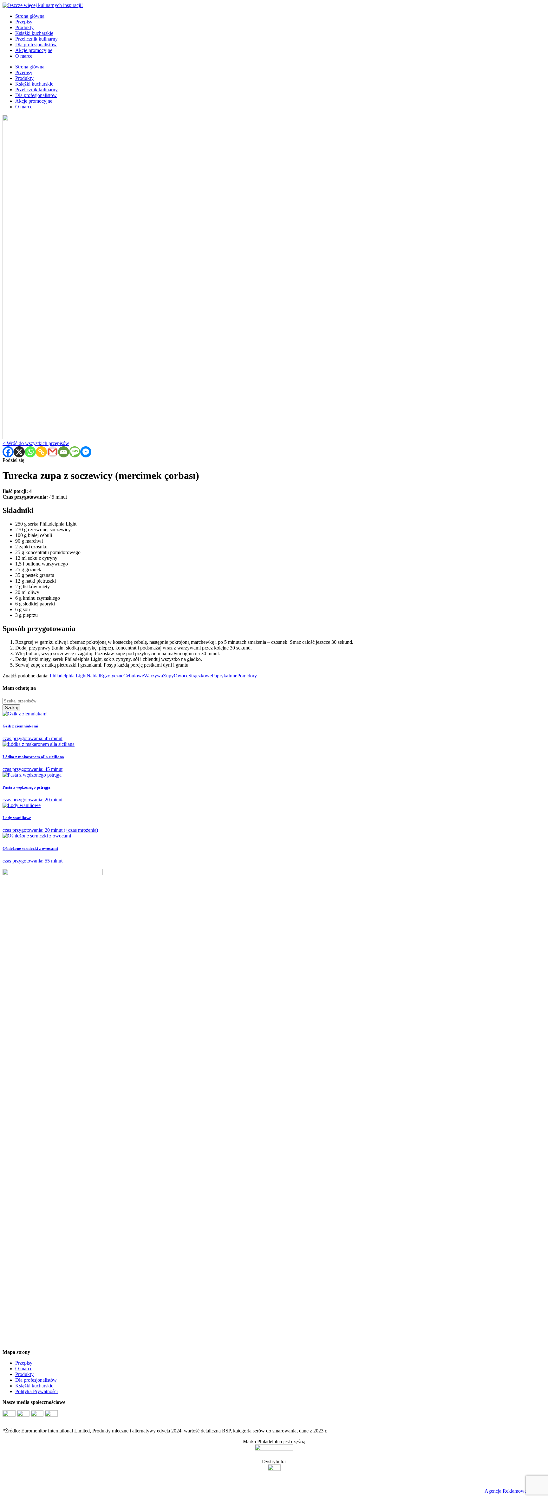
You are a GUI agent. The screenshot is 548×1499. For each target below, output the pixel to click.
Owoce (181, 675)
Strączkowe (200, 675)
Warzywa (153, 675)
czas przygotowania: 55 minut (32, 854)
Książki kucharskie (34, 33)
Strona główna (29, 16)
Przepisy (23, 21)
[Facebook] (8, 451)
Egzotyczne (111, 675)
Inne (232, 675)
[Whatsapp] (30, 451)
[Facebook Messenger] (85, 451)
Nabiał (93, 675)
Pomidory (247, 675)
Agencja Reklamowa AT (509, 1491)
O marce (23, 56)
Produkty (24, 27)
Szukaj (11, 707)
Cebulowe (133, 675)
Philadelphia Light (68, 675)
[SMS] (74, 451)
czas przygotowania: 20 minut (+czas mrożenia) (50, 824)
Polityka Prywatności (36, 1391)
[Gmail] (52, 451)
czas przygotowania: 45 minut (32, 732)
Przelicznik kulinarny (36, 39)
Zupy (168, 675)
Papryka (220, 675)
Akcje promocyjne (33, 50)
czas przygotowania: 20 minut (32, 793)
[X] (19, 451)
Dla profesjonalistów (36, 44)
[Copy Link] (41, 451)
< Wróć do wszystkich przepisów (36, 443)
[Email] (63, 451)
